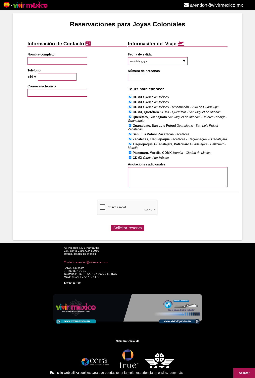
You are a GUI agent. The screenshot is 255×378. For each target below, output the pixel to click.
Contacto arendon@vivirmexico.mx (86, 262)
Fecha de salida (140, 54)
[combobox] (32, 76)
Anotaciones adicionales (146, 164)
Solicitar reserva (127, 228)
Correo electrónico (41, 86)
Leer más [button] (176, 372)
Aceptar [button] (244, 372)
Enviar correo (72, 282)
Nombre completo (41, 54)
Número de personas (144, 71)
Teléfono (34, 70)
